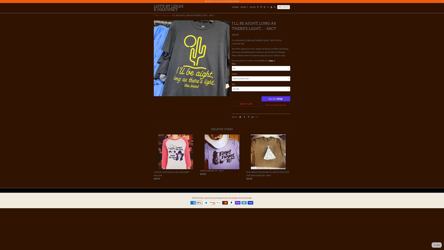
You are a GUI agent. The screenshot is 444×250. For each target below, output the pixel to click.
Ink (233, 84)
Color (234, 74)
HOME (235, 7)
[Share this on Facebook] (244, 117)
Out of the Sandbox (231, 198)
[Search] (275, 7)
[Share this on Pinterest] (248, 117)
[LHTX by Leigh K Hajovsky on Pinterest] (261, 7)
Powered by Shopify (245, 198)
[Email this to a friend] (256, 117)
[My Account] (271, 7)
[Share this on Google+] (252, 117)
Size (234, 64)
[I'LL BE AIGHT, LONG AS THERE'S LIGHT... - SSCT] (192, 58)
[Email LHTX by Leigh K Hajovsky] (268, 7)
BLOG (253, 7)
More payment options (275, 105)
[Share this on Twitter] (240, 117)
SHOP (244, 7)
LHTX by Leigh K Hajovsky (206, 198)
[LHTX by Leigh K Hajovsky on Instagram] (265, 7)
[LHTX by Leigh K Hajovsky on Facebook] (258, 7)
